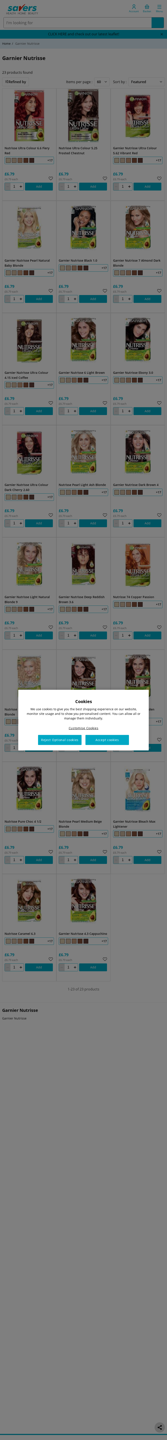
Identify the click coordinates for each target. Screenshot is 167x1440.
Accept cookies (107, 740)
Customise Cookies (84, 728)
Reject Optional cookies (59, 740)
